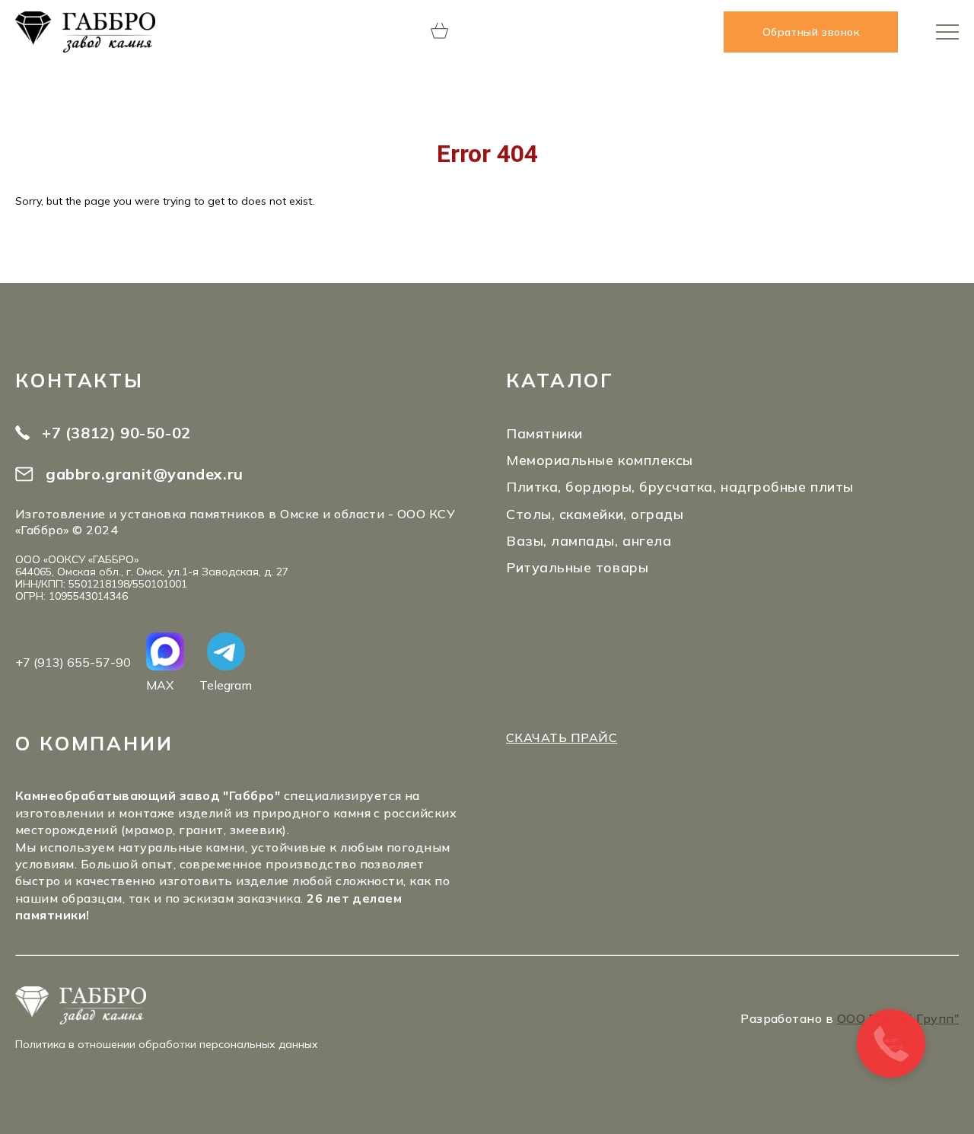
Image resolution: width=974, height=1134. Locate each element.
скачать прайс (561, 737)
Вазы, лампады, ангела (588, 540)
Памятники (544, 433)
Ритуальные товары (577, 567)
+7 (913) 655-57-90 (73, 662)
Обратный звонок (810, 32)
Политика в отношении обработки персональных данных (166, 1044)
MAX (159, 684)
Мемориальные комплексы (599, 460)
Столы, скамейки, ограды (594, 514)
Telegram (225, 684)
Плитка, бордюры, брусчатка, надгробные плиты (680, 486)
